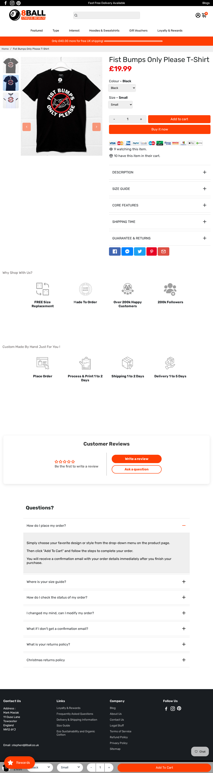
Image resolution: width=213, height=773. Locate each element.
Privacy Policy (119, 743)
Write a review (136, 459)
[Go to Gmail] (163, 251)
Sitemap (115, 748)
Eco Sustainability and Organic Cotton (76, 733)
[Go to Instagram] (12, 3)
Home (5, 48)
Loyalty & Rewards (169, 30)
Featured (37, 30)
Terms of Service (120, 731)
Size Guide (63, 725)
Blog (113, 708)
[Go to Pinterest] (18, 3)
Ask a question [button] (137, 469)
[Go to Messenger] (127, 251)
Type (56, 30)
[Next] (96, 127)
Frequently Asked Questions (75, 713)
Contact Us (117, 719)
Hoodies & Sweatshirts (104, 30)
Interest (74, 30)
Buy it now (159, 129)
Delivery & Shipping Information (77, 719)
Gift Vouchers (138, 30)
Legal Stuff (117, 725)
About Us (116, 713)
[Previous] (26, 127)
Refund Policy (119, 737)
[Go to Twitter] (140, 251)
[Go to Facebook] (5, 3)
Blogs (206, 3)
